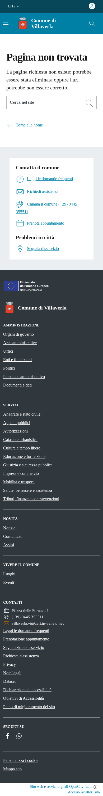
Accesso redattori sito (84, 792)
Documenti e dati (17, 385)
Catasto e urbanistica (20, 439)
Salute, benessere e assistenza (27, 490)
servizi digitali (57, 787)
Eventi (8, 582)
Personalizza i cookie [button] (20, 760)
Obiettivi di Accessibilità (23, 698)
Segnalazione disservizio (23, 647)
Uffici (8, 351)
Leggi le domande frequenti (26, 630)
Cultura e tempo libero (21, 448)
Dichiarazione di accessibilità (27, 690)
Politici (9, 368)
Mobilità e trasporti (19, 482)
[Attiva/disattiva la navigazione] (6, 23)
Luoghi (9, 574)
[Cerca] (89, 103)
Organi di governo (18, 334)
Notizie (9, 528)
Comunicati (12, 536)
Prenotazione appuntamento (26, 639)
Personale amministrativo (24, 376)
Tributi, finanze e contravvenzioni (31, 499)
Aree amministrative (20, 342)
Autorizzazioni (15, 431)
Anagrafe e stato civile (21, 414)
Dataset (9, 681)
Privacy (9, 664)
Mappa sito (12, 769)
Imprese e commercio (21, 473)
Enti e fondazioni (17, 359)
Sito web (36, 787)
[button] (14, 6)
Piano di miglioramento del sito (29, 706)
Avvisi (8, 545)
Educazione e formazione (24, 456)
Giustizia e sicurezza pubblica (28, 465)
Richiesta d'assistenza (21, 656)
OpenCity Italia (80, 787)
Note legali (12, 673)
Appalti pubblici (16, 422)
